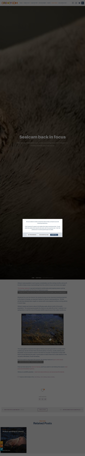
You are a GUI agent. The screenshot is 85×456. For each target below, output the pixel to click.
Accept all (54, 234)
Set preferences (32, 234)
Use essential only (44, 234)
